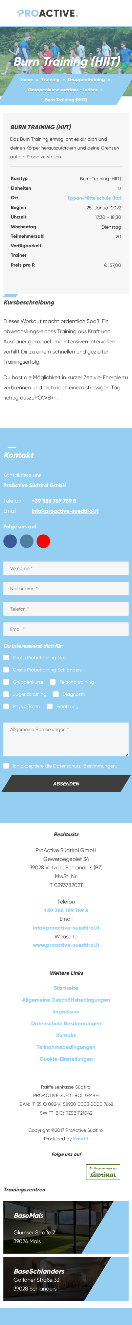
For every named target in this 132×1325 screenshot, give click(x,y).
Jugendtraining (29, 694)
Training (50, 80)
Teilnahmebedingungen (66, 1047)
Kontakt (66, 1035)
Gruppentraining (86, 80)
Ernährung (68, 706)
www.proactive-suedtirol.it (66, 945)
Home (27, 80)
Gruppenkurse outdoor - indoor (62, 90)
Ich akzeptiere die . (65, 766)
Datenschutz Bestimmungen (66, 1023)
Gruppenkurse (28, 682)
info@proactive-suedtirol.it (65, 511)
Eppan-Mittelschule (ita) (94, 198)
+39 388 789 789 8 (54, 501)
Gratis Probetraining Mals (40, 657)
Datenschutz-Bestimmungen (84, 766)
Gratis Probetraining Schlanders (47, 669)
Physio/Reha (26, 706)
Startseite (66, 988)
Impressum (66, 1011)
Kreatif (80, 1139)
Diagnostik (74, 694)
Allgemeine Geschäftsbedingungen (66, 1000)
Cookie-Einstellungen (66, 1059)
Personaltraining (77, 682)
